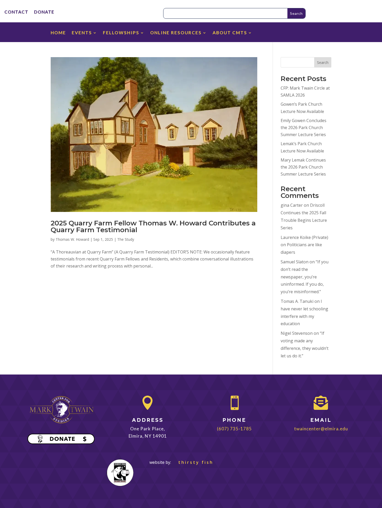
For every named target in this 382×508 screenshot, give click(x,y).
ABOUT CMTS (230, 33)
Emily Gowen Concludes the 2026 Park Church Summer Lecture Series (303, 127)
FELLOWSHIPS (121, 33)
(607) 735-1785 (234, 428)
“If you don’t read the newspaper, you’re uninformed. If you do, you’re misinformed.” (304, 277)
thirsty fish (192, 462)
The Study (125, 239)
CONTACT (16, 12)
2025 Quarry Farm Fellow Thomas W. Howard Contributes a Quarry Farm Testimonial (153, 226)
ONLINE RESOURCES (176, 33)
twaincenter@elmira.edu (321, 428)
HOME (58, 33)
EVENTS (82, 33)
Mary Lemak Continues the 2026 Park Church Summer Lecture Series (303, 167)
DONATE (44, 12)
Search (322, 62)
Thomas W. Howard (72, 239)
